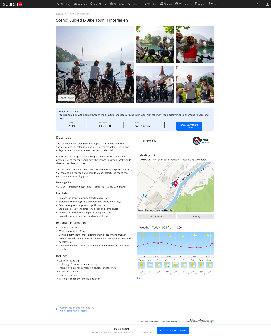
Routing (197, 216)
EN (257, 4)
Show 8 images (67, 97)
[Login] (268, 4)
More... (141, 278)
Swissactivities (208, 320)
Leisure (59, 13)
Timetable (158, 216)
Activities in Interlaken (78, 13)
